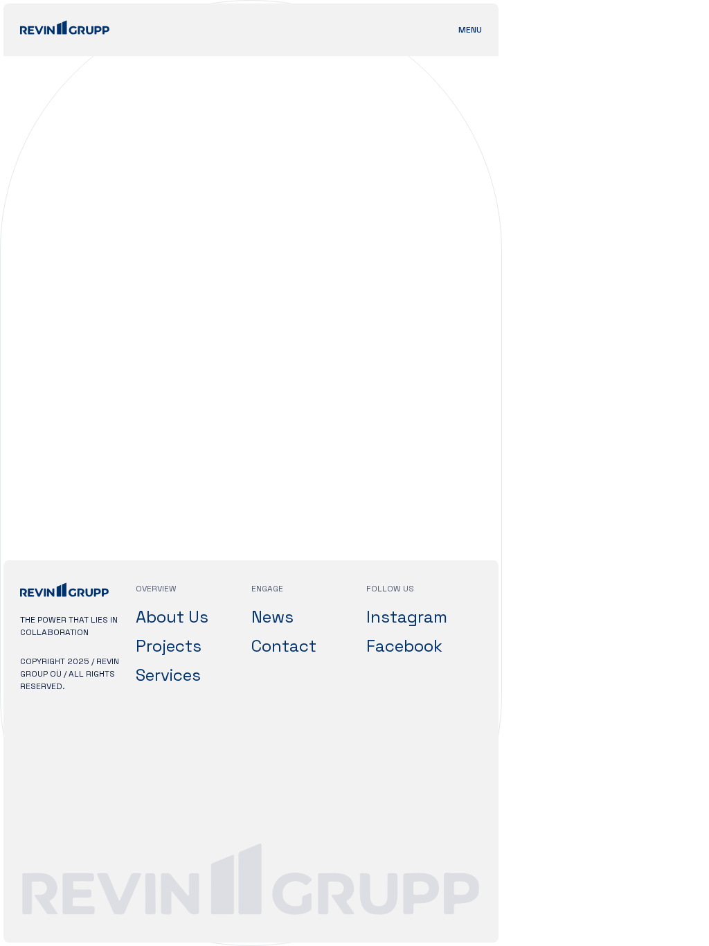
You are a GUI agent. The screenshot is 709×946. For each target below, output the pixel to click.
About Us (172, 616)
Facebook (404, 646)
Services (168, 675)
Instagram (406, 616)
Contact (283, 646)
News (272, 616)
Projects (168, 646)
